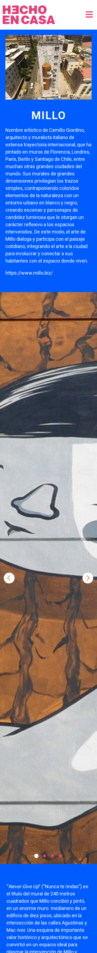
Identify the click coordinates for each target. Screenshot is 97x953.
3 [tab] (52, 856)
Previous (9, 578)
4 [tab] (60, 856)
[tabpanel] (48, 578)
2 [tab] (44, 856)
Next (87, 578)
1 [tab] (36, 856)
